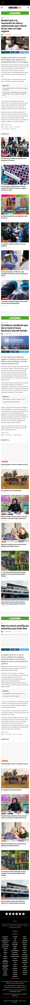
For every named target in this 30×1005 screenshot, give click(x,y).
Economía (15, 936)
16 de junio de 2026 (5, 466)
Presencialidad (5, 128)
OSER (24, 948)
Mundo (24, 936)
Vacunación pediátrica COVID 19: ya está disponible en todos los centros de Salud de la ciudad (14, 273)
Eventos (15, 958)
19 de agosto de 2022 (5, 277)
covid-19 (11, 126)
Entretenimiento (15, 950)
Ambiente (5, 938)
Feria (15, 962)
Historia (15, 970)
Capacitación (5, 946)
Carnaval (5, 948)
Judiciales (15, 976)
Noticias (25, 944)
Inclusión (15, 974)
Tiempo (25, 968)
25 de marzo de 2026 (5, 162)
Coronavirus (7, 17)
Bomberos (5, 942)
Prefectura (24, 954)
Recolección (25, 962)
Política (25, 952)
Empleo (15, 948)
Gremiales (15, 968)
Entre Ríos (19, 734)
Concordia (5, 963)
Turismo (25, 974)
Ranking (25, 960)
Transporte (25, 972)
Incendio (15, 972)
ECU (15, 938)
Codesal (5, 952)
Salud (24, 964)
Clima (14, 734)
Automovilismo (5, 940)
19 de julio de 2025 (5, 192)
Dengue (5, 973)
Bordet (6, 126)
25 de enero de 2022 (17, 34)
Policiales (24, 950)
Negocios (24, 942)
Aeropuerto (5, 936)
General (6, 322)
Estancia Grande (15, 956)
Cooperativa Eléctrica (5, 966)
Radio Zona (8, 34)
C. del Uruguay (5, 944)
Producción (25, 956)
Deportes (5, 975)
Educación (17, 126)
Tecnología (24, 966)
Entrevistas (4, 461)
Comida (5, 958)
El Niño (15, 946)
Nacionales (24, 940)
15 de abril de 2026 (5, 578)
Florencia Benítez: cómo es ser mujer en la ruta (14, 399)
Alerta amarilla (8, 734)
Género (15, 966)
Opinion (25, 946)
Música (24, 938)
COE (5, 954)
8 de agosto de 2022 (5, 305)
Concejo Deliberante (5, 961)
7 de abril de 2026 (5, 905)
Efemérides (15, 944)
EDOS (15, 940)
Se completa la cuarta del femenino (11, 401)
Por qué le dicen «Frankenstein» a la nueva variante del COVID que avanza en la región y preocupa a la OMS (15, 94)
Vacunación (13, 128)
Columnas (5, 956)
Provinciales (25, 958)
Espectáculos (15, 954)
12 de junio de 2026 (5, 492)
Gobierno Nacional (17, 434)
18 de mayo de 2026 (5, 520)
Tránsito (25, 970)
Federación (15, 960)
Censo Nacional (8, 434)
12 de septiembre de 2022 (6, 247)
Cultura (5, 971)
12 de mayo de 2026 (5, 548)
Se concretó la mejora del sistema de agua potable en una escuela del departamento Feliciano (13, 574)
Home (2, 17)
